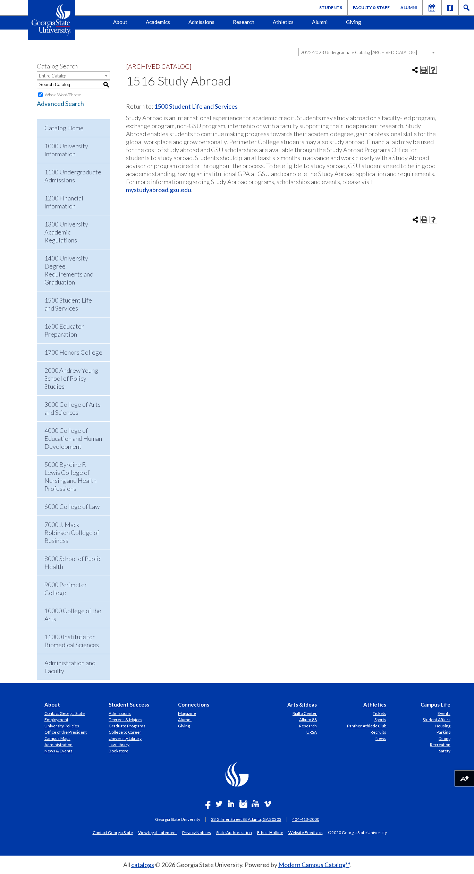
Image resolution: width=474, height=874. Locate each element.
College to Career (125, 732)
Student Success (129, 704)
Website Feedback (305, 832)
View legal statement (157, 832)
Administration (58, 744)
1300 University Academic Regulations (66, 232)
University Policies (61, 725)
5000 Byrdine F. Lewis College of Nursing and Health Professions (70, 476)
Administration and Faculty (69, 667)
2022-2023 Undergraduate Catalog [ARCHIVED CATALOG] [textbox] (359, 52)
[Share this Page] (415, 70)
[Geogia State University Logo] (51, 20)
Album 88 (308, 719)
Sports (380, 719)
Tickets (379, 713)
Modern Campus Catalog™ (313, 864)
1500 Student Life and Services (68, 304)
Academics (158, 22)
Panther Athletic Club (366, 725)
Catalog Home (64, 128)
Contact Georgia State (64, 713)
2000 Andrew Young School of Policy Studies (71, 378)
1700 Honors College (73, 352)
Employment (56, 719)
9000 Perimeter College (65, 588)
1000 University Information (66, 150)
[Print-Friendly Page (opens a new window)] (424, 70)
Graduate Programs (127, 725)
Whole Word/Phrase (63, 94)
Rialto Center (305, 713)
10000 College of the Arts (72, 614)
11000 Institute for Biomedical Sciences (71, 641)
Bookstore (118, 750)
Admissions (201, 22)
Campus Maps (57, 738)
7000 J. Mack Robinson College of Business (71, 532)
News (380, 738)
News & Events (58, 750)
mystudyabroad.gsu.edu (158, 189)
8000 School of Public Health (72, 562)
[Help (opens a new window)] (433, 70)
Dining (444, 738)
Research (243, 22)
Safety (444, 750)
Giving (353, 22)
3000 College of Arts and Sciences (72, 408)
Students (330, 7)
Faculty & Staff (371, 7)
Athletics (283, 22)
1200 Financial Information (63, 202)
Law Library (119, 744)
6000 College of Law (72, 506)
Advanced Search (60, 103)
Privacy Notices (196, 832)
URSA (311, 732)
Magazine (187, 713)
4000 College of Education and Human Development (73, 438)
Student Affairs (436, 719)
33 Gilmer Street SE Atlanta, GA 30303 (246, 819)
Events (444, 713)
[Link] (450, 7)
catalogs (142, 864)
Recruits (378, 732)
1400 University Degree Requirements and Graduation (68, 270)
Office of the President (65, 732)
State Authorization (234, 832)
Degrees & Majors (125, 719)
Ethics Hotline (270, 832)
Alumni (408, 7)
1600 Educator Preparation (64, 330)
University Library (125, 738)
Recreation (440, 744)
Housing (442, 725)
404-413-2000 (305, 819)
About (120, 22)
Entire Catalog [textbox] (52, 76)
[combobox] (367, 52)
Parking (443, 732)
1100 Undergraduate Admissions (72, 176)
